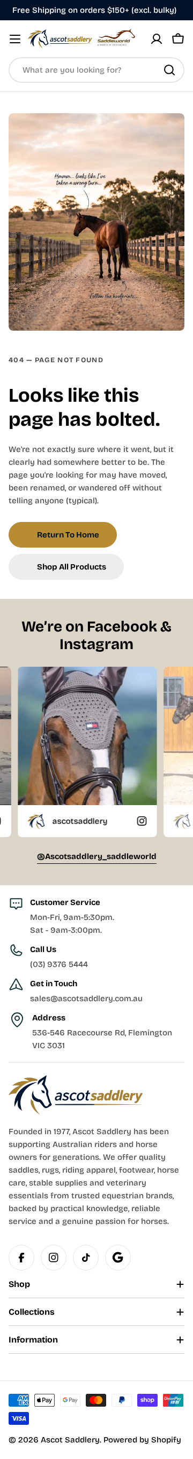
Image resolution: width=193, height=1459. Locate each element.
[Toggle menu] (15, 39)
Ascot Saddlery (70, 1440)
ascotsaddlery (42, 821)
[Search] (169, 70)
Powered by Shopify (142, 1440)
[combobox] (96, 70)
